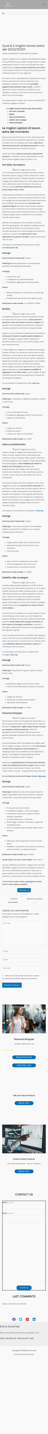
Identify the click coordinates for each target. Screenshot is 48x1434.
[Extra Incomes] (7, 5)
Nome (8, 1202)
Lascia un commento (10, 53)
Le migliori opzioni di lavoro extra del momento (24, 109)
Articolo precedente (13, 899)
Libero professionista (17, 117)
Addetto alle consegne (18, 120)
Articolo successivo (35, 899)
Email (8, 1213)
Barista (11, 114)
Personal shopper (15, 123)
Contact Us (24, 1288)
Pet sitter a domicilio (17, 111)
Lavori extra (24, 53)
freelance (27, 464)
